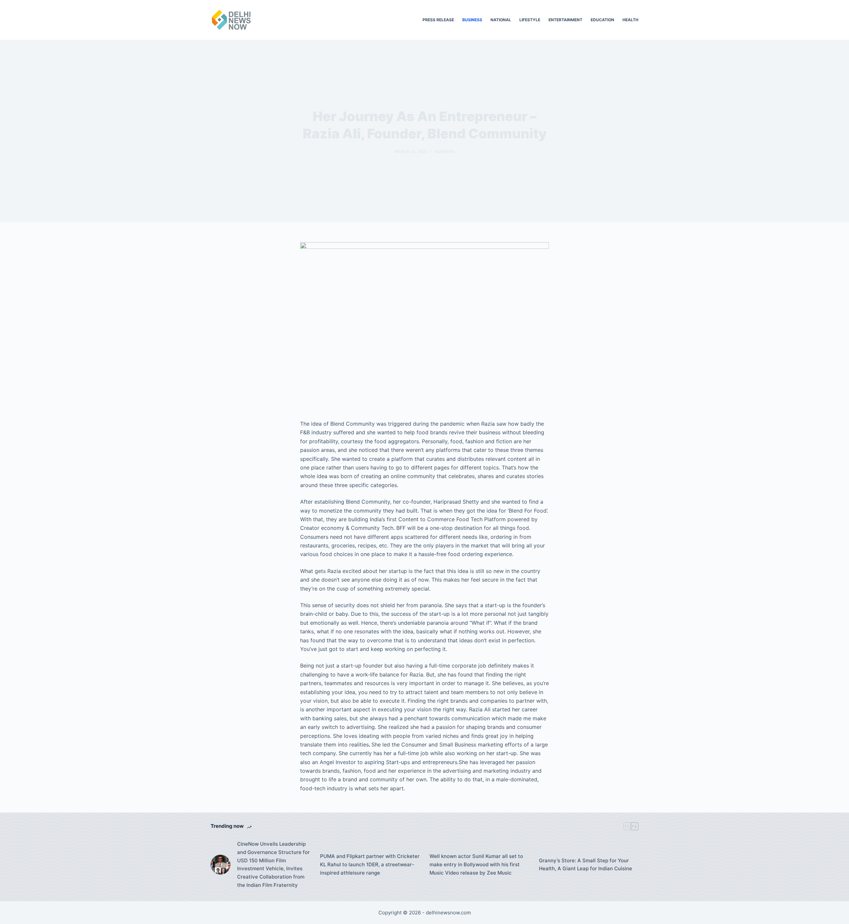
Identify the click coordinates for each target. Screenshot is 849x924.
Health (630, 19)
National (500, 19)
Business (472, 19)
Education (602, 19)
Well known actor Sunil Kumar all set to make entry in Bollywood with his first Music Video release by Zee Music (476, 864)
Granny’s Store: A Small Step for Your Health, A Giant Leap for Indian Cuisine (585, 864)
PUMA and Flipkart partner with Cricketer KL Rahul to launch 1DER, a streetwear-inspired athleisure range (370, 864)
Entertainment (565, 19)
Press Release (438, 19)
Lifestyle (529, 19)
